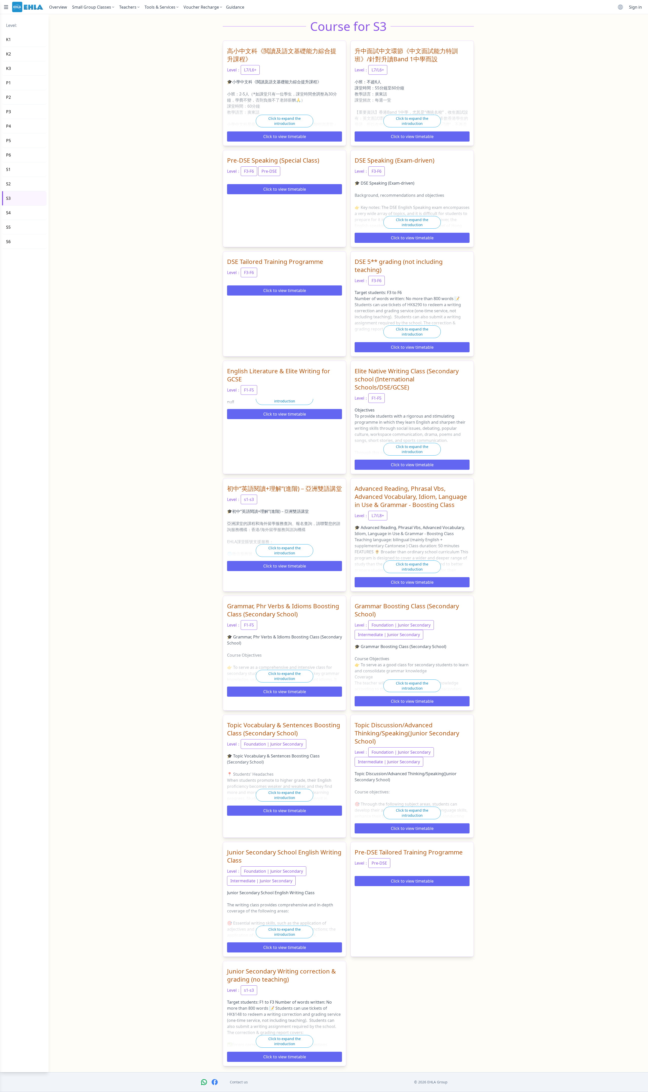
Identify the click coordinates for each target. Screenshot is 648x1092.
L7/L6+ (250, 70)
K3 (8, 68)
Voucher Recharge (201, 7)
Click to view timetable (284, 136)
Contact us (239, 1082)
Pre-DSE (269, 171)
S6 (8, 241)
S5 (8, 227)
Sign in (635, 7)
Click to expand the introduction (284, 121)
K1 (8, 39)
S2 (8, 184)
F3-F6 (249, 171)
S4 (8, 213)
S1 (8, 169)
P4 (8, 126)
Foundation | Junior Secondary (401, 625)
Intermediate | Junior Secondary (389, 634)
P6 (8, 155)
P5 (8, 140)
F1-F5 (249, 390)
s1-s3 (249, 499)
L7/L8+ (378, 515)
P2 (8, 97)
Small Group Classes (91, 7)
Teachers (127, 7)
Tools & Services (160, 7)
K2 (8, 54)
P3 (8, 111)
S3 (8, 198)
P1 (8, 83)
